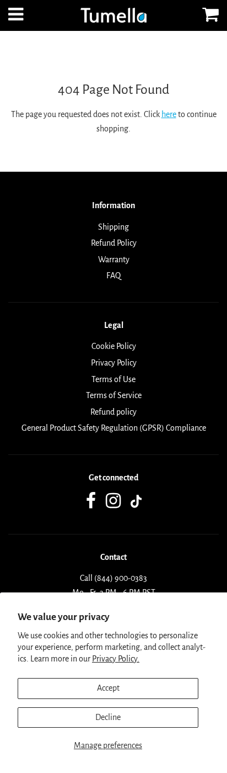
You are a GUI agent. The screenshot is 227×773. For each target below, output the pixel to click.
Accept (108, 688)
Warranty (113, 259)
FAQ (113, 275)
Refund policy (113, 411)
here (168, 114)
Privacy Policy (114, 362)
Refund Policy (114, 243)
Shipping (113, 227)
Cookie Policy (113, 346)
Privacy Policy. (115, 658)
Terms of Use (113, 379)
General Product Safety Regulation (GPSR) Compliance (113, 427)
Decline (108, 717)
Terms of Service (114, 395)
